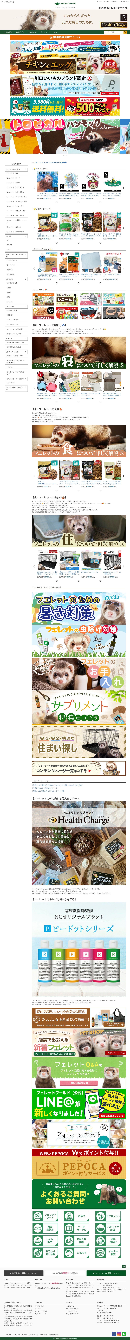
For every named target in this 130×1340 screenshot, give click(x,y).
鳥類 (8, 297)
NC (8, 240)
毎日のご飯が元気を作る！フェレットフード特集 (48, 791)
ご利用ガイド (115, 1)
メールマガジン (125, 1)
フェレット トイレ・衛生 (15, 206)
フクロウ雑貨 (10, 306)
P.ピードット (11, 382)
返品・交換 (69, 1279)
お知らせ (10, 367)
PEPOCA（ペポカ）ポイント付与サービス (16, 361)
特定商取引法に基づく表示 (38, 1334)
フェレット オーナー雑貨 (15, 231)
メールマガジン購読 (41, 1311)
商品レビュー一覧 (40, 1314)
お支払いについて (71, 1311)
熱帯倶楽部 (9, 279)
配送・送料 (38, 1279)
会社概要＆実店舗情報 (14, 347)
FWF (8, 249)
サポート (69, 1302)
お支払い (7, 1279)
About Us (9, 338)
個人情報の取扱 (54, 1334)
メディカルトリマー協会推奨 (15, 379)
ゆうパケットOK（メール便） (14, 388)
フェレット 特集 (12, 173)
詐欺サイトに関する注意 (15, 356)
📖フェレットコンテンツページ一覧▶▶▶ (49, 163)
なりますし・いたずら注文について (17, 373)
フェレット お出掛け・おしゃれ (17, 221)
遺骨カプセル (11, 265)
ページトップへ (124, 1266)
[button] (34, 188)
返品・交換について (72, 1314)
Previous (2, 138)
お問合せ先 (100, 1279)
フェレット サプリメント (15, 187)
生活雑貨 (10, 315)
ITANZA (9, 245)
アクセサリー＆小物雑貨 (15, 329)
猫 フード (10, 302)
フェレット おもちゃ (14, 227)
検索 (125, 32)
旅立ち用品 (10, 274)
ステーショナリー (12, 324)
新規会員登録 (39, 1306)
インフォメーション (12, 352)
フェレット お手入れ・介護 (16, 211)
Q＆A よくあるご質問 (21, 1334)
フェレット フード (13, 178)
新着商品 (9, 32)
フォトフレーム (12, 260)
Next (128, 138)
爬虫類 (9, 292)
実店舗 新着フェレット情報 (15, 342)
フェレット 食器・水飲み (15, 192)
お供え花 (10, 270)
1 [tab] (62, 155)
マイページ (46, 32)
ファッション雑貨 (12, 320)
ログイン (99, 1)
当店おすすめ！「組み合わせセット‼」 (45, 788)
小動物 (9, 288)
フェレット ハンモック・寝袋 (17, 201)
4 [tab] (66, 155)
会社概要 (100, 1302)
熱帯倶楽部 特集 (12, 283)
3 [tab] (65, 155)
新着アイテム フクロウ (15, 334)
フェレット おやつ (13, 183)
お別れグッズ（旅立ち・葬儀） (14, 255)
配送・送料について (72, 1308)
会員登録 (106, 1)
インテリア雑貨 (12, 310)
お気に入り (33, 32)
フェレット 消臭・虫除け (15, 215)
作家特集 (8, 236)
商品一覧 (21, 32)
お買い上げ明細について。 (13, 1302)
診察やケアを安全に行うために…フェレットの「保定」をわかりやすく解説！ (58, 785)
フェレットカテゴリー (13, 169)
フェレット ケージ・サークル (17, 197)
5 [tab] (67, 155)
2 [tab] (63, 155)
